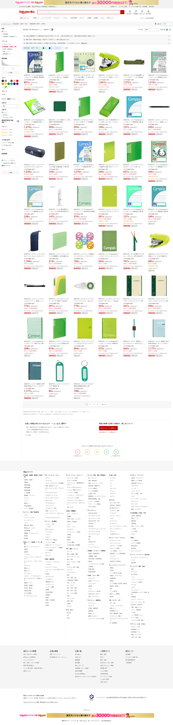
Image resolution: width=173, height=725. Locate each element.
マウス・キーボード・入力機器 (54, 547)
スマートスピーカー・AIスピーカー (54, 514)
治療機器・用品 (92, 556)
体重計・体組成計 (50, 600)
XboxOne (91, 523)
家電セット (36, 18)
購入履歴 (77, 662)
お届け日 (4, 109)
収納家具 (133, 597)
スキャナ (48, 537)
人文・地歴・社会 (72, 577)
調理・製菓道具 (92, 480)
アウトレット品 (135, 626)
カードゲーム (113, 521)
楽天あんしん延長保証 (29, 657)
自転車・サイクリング (137, 478)
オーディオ (49, 480)
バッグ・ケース (135, 491)
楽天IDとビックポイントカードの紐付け (86, 676)
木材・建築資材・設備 (116, 613)
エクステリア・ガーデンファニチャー (119, 619)
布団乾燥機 (27, 490)
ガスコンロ (27, 565)
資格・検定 (70, 601)
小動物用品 (113, 578)
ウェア (133, 496)
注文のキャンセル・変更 (107, 662)
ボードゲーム (113, 523)
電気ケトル (27, 570)
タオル (133, 534)
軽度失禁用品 (92, 571)
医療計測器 (91, 569)
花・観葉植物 (113, 623)
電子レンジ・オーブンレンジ (32, 546)
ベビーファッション (115, 543)
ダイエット (91, 605)
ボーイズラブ (70, 585)
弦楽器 (69, 537)
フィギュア (113, 513)
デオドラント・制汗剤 (94, 591)
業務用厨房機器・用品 (94, 499)
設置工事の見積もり (28, 665)
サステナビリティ (95, 720)
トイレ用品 (134, 531)
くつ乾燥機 (27, 493)
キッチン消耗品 (92, 488)
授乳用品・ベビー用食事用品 (117, 553)
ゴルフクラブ (134, 486)
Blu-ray (69, 612)
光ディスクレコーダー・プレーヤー (55, 489)
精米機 (26, 552)
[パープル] (17, 84)
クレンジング (92, 583)
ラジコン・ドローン (115, 515)
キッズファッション (115, 540)
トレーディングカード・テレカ (118, 526)
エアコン (82, 18)
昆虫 (111, 588)
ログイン (142, 18)
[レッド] (17, 81)
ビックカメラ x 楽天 (24, 6)
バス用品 (133, 528)
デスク (133, 587)
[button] (2, 62)
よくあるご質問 (123, 6)
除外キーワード (6, 165)
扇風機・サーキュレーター (31, 533)
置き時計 (133, 548)
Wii (89, 539)
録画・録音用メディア (52, 486)
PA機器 (69, 516)
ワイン (111, 480)
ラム (111, 486)
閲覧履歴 (77, 660)
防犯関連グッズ (135, 629)
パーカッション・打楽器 (73, 532)
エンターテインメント (73, 556)
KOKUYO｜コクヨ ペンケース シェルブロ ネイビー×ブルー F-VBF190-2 (34, 167)
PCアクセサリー (50, 529)
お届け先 (4, 103)
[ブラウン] (11, 81)
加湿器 (26, 536)
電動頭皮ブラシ (50, 582)
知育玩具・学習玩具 (115, 505)
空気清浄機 (74, 18)
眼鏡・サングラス (136, 509)
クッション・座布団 (136, 582)
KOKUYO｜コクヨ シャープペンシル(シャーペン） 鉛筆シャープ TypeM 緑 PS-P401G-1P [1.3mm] (34, 301)
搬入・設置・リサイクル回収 (31, 662)
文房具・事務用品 (136, 515)
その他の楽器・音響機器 (73, 545)
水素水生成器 (27, 590)
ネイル (90, 588)
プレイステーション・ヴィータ (96, 528)
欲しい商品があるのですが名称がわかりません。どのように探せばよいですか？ (48, 427)
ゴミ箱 (133, 612)
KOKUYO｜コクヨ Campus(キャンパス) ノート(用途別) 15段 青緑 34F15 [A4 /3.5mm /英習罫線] (158, 211)
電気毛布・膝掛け (29, 525)
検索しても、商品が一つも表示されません (37, 432)
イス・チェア (134, 590)
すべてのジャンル (6, 24)
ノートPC (48, 526)
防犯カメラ (113, 608)
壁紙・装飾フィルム (136, 607)
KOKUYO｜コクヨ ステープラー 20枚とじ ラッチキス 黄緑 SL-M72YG (158, 256)
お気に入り (78, 657)
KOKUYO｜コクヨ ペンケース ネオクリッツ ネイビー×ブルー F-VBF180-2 (34, 256)
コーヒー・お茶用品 (93, 501)
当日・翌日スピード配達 (30, 654)
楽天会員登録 (150, 18)
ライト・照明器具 (29, 508)
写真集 (69, 603)
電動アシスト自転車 (136, 480)
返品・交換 (103, 660)
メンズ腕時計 (134, 540)
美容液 (90, 586)
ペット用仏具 (113, 591)
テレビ (102, 18)
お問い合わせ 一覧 (85, 720)
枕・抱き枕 (134, 574)
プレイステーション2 (94, 534)
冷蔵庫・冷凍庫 (28, 479)
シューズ (133, 488)
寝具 (132, 569)
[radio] (2, 31)
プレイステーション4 (94, 518)
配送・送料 (103, 654)
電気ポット (27, 568)
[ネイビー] (14, 84)
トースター (27, 554)
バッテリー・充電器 (72, 492)
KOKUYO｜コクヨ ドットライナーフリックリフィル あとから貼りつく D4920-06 (84, 301)
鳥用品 (111, 581)
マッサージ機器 (50, 587)
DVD (68, 618)
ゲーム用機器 (49, 550)
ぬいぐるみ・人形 (114, 502)
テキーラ (112, 496)
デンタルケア (49, 579)
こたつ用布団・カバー (137, 615)
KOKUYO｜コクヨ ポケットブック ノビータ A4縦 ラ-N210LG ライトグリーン (59, 301)
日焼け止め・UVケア (94, 594)
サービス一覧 (74, 720)
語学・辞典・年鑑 (72, 588)
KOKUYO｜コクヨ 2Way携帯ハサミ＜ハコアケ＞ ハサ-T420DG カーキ (133, 77)
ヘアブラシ (49, 564)
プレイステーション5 (94, 515)
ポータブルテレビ (50, 503)
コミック (69, 551)
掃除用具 (133, 521)
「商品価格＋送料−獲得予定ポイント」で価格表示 (35, 29)
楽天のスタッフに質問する (108, 428)
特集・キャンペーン (55, 654)
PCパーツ (48, 553)
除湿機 (26, 538)
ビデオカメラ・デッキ (52, 495)
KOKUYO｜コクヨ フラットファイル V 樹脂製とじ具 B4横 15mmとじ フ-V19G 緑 (59, 256)
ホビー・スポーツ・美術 (73, 562)
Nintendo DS (91, 542)
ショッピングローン (28, 660)
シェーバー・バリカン (52, 567)
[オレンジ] (3, 84)
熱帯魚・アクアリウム (116, 575)
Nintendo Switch (92, 513)
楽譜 (68, 564)
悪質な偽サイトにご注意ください (49, 702)
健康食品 (90, 611)
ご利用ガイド (113, 6)
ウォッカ (112, 491)
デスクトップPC (50, 524)
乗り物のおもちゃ (114, 508)
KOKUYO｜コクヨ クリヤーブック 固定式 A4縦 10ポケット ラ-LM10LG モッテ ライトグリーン (109, 167)
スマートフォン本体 (72, 478)
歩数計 (47, 597)
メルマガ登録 (104, 671)
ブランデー (113, 493)
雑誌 (68, 575)
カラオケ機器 (70, 542)
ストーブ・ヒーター (29, 517)
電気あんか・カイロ (29, 528)
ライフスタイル (71, 572)
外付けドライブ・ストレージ (53, 545)
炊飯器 (26, 549)
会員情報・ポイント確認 (81, 668)
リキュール (113, 488)
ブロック (112, 531)
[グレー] (6, 81)
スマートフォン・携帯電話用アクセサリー (76, 484)
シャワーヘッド (50, 584)
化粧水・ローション (93, 581)
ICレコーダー (49, 500)
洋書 (68, 596)
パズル (111, 518)
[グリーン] (8, 84)
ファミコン (91, 544)
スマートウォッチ (136, 551)
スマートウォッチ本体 (73, 498)
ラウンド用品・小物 (136, 493)
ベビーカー (113, 556)
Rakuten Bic (27, 12)
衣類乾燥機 (27, 487)
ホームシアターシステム (52, 498)
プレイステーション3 (94, 531)
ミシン (26, 500)
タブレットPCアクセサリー (74, 487)
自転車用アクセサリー (137, 483)
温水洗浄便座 (49, 592)
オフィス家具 (134, 617)
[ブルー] (11, 84)
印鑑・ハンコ (134, 518)
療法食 (111, 596)
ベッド (133, 577)
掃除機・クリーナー (29, 495)
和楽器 (69, 540)
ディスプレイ (49, 532)
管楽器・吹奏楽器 (72, 521)
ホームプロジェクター (52, 492)
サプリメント (92, 603)
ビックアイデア (46, 18)
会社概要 (144, 6)
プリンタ (48, 534)
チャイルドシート (114, 558)
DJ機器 (69, 534)
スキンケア (91, 578)
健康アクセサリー (93, 616)
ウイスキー (113, 478)
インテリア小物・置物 (137, 620)
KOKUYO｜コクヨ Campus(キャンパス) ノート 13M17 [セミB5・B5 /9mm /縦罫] (34, 343)
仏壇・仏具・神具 (136, 637)
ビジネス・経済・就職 (73, 567)
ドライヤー (57, 18)
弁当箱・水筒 (92, 493)
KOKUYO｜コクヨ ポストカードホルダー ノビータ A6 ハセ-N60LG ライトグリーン (133, 167)
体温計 (47, 605)
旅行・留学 (70, 559)
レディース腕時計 (136, 543)
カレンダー (70, 569)
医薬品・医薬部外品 (93, 553)
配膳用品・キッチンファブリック (97, 496)
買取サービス (27, 671)
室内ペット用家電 (114, 594)
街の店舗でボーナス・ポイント (58, 657)
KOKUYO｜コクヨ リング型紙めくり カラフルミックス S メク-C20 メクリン (84, 256)
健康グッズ (91, 613)
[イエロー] (6, 84)
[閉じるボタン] (169, 36)
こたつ (26, 522)
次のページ (105, 404)
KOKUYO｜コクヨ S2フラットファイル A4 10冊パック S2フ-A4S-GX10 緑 (84, 77)
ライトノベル (70, 598)
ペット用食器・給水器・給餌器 (118, 583)
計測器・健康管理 (93, 608)
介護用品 (90, 566)
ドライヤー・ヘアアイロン (53, 562)
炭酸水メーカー (28, 583)
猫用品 (111, 568)
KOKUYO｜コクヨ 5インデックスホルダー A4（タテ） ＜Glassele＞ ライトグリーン (109, 301)
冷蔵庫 (89, 18)
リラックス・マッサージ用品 (96, 618)
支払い (102, 657)
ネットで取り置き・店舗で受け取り (33, 668)
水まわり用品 (92, 506)
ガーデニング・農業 (115, 616)
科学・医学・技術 (72, 590)
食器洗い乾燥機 (28, 585)
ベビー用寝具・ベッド (116, 551)
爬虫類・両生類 (114, 586)
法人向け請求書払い (80, 673)
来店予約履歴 (78, 671)
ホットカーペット (29, 520)
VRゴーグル (70, 507)
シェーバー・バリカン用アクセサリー (55, 570)
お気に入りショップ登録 (107, 665)
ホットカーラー (50, 576)
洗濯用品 (133, 523)
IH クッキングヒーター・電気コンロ (33, 579)
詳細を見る (84, 43)
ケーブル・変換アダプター (74, 490)
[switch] (17, 121)
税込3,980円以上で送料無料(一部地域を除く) (44, 6)
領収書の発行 (104, 668)
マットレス (134, 571)
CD (68, 615)
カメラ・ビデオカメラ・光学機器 (55, 483)
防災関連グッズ (114, 611)
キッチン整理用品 (93, 491)
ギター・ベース (71, 526)
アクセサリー (70, 529)
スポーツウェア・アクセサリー (139, 506)
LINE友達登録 (104, 673)
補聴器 (47, 589)
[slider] (1, 65)
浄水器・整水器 (28, 588)
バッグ (133, 560)
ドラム (69, 524)
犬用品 (111, 570)
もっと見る (28, 435)
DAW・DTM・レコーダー (74, 519)
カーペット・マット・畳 (137, 602)
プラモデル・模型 (114, 510)
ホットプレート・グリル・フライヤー (33, 562)
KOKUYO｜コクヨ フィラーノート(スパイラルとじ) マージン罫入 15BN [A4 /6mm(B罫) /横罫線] (158, 301)
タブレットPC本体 (72, 480)
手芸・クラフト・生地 (137, 526)
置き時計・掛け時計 (136, 604)
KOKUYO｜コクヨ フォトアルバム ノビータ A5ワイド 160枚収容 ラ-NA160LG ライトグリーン (84, 122)
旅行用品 (133, 562)
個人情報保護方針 (130, 660)
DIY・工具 (112, 603)
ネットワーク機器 (50, 542)
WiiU (89, 536)
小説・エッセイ (71, 583)
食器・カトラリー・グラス (95, 483)
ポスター (69, 606)
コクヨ (3, 94)
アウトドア (134, 504)
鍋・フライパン (92, 478)
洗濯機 (96, 18)
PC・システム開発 (72, 593)
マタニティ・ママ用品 (116, 545)
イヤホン (65, 18)
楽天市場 (151, 6)
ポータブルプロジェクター (53, 517)
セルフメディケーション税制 (31, 702)
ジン (111, 483)
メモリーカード (50, 505)
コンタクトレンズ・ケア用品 (96, 564)
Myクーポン (78, 665)
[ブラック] (3, 81)
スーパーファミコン (93, 547)
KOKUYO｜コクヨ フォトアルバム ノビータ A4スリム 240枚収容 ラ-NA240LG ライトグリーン (59, 77)
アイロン (26, 498)
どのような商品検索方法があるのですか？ (37, 429)
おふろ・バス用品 (114, 548)
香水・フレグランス (93, 596)
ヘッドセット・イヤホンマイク (75, 495)
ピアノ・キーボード (72, 513)
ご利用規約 (129, 662)
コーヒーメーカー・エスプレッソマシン (33, 557)
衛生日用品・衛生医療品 (95, 558)
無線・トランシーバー (52, 511)
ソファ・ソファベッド (137, 579)
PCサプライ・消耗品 (51, 540)
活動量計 (48, 595)
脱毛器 (47, 574)
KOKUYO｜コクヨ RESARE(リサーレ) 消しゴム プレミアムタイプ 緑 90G (109, 122)
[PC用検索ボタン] (122, 12)
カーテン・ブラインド (137, 599)
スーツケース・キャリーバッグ (139, 557)
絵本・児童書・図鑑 (72, 554)
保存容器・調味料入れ (94, 486)
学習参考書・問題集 (72, 580)
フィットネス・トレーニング (139, 499)
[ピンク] (14, 81)
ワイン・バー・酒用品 (94, 504)
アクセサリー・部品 (51, 508)
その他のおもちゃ (114, 534)
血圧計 (47, 602)
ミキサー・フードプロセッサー (32, 576)
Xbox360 (90, 526)
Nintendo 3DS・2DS (94, 521)
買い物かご (78, 654)
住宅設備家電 (27, 506)
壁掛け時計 (134, 545)
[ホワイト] (8, 81)
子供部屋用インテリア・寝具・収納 (140, 593)
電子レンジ (110, 18)
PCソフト (48, 555)
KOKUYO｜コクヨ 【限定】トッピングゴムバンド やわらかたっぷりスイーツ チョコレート (134, 343)
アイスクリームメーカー (30, 596)
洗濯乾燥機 (27, 485)
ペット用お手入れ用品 (116, 573)
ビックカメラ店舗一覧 (135, 6)
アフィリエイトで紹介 (106, 676)
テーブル (133, 585)
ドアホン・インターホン (116, 605)
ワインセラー (27, 573)
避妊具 (90, 561)
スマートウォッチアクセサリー (75, 500)
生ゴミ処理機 (27, 593)
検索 (11, 72)
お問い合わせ (104, 682)
